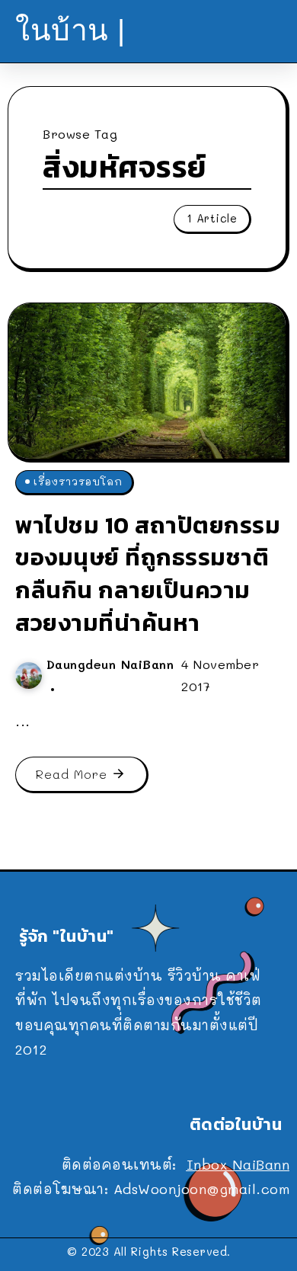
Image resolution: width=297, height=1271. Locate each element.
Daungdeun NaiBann (110, 664)
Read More (71, 774)
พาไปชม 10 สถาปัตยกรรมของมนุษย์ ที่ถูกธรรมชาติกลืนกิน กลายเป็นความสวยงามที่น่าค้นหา (147, 573)
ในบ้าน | (70, 30)
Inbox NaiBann (238, 1164)
